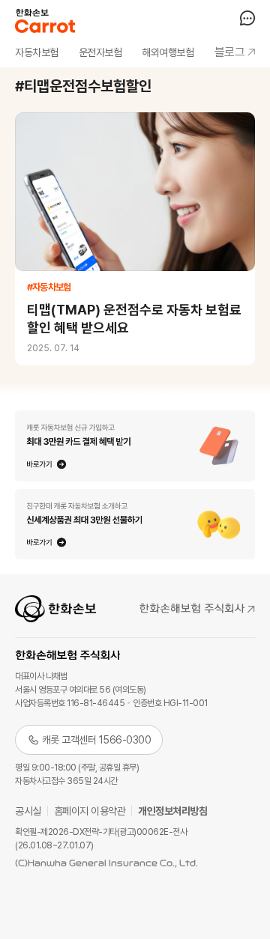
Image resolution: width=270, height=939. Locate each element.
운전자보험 (100, 52)
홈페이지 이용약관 (90, 811)
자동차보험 (36, 52)
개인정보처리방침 (172, 811)
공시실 (28, 811)
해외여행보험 (168, 52)
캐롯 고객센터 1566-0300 (97, 740)
